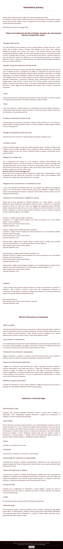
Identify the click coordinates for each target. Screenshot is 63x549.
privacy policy (41, 544)
